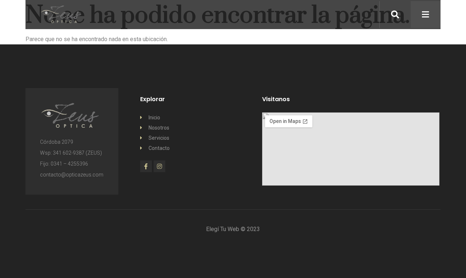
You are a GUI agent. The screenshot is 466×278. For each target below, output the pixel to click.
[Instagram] (159, 166)
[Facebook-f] (146, 166)
